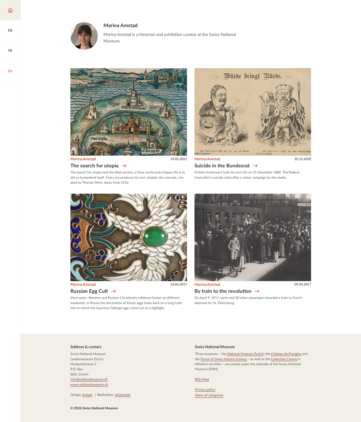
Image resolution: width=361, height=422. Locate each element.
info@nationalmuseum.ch (89, 379)
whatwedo (123, 395)
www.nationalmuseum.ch (89, 384)
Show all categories (209, 395)
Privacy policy (205, 390)
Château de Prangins (286, 354)
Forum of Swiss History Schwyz (224, 359)
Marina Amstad (83, 159)
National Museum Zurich (245, 354)
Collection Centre (284, 359)
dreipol (87, 395)
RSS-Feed (202, 379)
